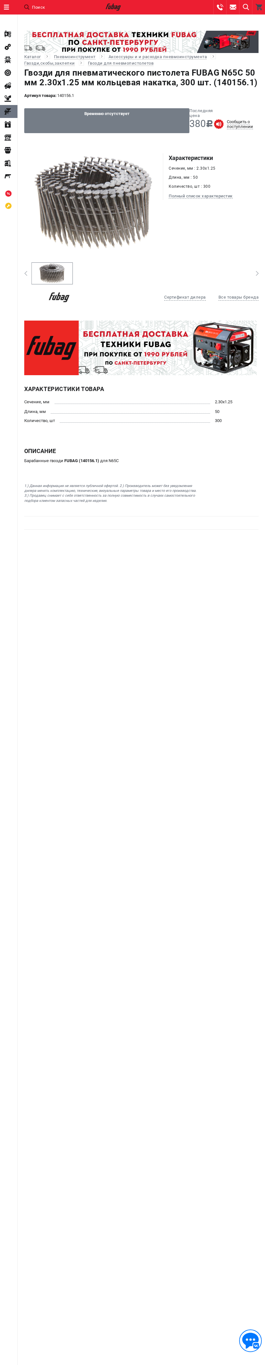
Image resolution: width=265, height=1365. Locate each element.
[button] (25, 273)
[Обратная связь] (250, 1340)
